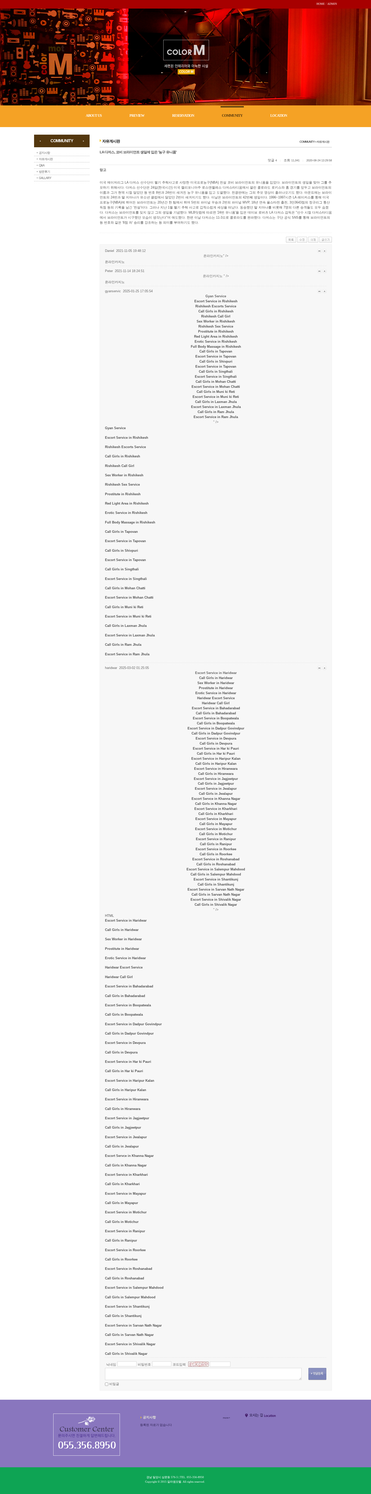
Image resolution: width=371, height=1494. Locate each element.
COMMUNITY (232, 116)
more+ (226, 1417)
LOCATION (278, 116)
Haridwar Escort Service (216, 698)
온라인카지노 (115, 262)
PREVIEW (136, 116)
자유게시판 (46, 159)
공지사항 (44, 153)
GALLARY (45, 178)
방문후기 (44, 171)
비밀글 (114, 1384)
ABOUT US (94, 116)
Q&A (41, 165)
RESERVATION (183, 116)
